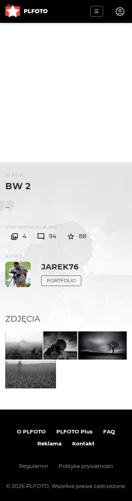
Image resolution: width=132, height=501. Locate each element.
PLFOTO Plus (74, 431)
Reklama (49, 443)
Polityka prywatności (86, 466)
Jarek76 (59, 267)
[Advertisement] (66, 92)
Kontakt (83, 443)
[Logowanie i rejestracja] (120, 11)
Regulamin (33, 466)
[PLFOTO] (26, 11)
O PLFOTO (31, 431)
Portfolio (61, 280)
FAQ (109, 431)
